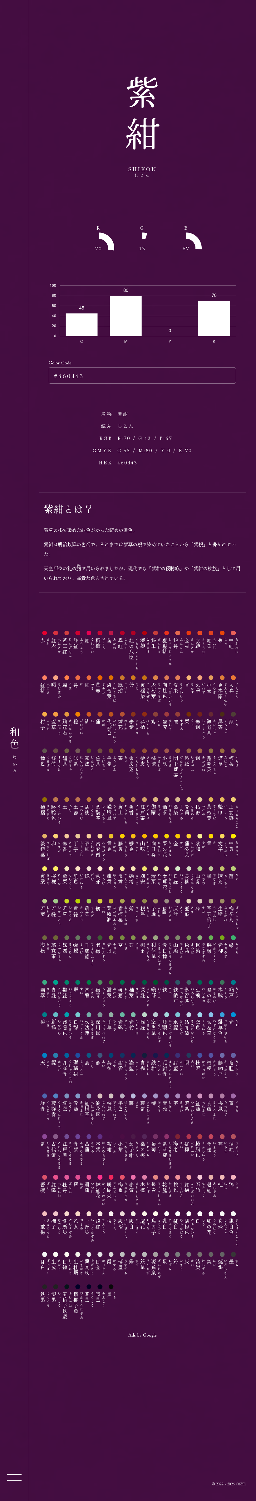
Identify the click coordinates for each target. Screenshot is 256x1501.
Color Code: (60, 362)
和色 (14, 750)
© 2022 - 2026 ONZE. (229, 1483)
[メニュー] (14, 1477)
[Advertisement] (142, 1388)
